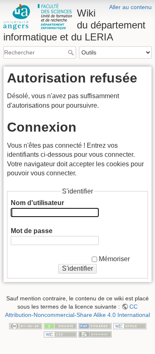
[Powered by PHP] (95, 325)
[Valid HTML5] (129, 325)
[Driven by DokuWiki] (95, 333)
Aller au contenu (130, 7)
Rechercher (72, 52)
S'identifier (77, 268)
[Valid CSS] (60, 333)
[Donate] (60, 325)
